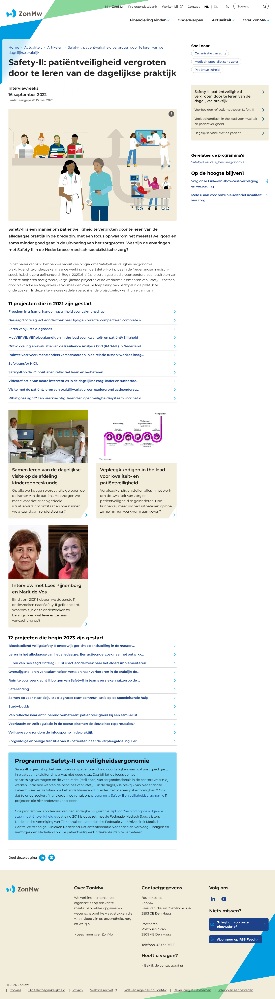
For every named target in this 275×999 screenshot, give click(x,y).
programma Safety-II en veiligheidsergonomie (127, 795)
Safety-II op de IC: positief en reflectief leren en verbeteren (55, 372)
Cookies (15, 990)
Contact (194, 6)
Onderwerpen (190, 20)
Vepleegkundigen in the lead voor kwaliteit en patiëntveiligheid (225, 121)
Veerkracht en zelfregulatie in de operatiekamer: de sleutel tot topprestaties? (71, 724)
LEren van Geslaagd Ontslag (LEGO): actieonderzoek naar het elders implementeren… (78, 663)
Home (13, 47)
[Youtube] (224, 899)
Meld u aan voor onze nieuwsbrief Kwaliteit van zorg (226, 197)
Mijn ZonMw (114, 6)
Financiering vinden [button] (148, 20)
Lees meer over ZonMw (95, 934)
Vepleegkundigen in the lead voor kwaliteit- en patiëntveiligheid (132, 476)
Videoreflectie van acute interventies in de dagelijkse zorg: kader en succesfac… (73, 381)
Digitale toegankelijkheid (46, 990)
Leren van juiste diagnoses (30, 329)
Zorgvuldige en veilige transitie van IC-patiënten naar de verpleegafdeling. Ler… (73, 741)
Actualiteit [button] (221, 20)
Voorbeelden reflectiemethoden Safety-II (224, 109)
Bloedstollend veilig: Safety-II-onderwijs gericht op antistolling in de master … (71, 646)
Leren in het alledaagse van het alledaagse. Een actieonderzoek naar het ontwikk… (76, 654)
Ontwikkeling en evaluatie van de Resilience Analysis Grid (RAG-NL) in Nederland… (75, 346)
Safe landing (18, 689)
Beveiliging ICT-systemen (192, 990)
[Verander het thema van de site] (227, 6)
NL (206, 7)
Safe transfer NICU (23, 363)
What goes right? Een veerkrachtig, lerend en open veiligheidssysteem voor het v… (75, 398)
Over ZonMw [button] (254, 20)
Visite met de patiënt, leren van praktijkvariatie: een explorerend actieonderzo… (73, 389)
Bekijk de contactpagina (163, 965)
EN (216, 7)
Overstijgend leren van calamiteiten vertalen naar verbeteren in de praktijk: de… (73, 672)
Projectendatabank (142, 6)
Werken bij (170, 6)
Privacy (77, 990)
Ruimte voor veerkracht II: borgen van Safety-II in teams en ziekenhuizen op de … (74, 680)
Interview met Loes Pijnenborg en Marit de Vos (46, 589)
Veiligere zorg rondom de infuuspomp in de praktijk (50, 732)
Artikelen (55, 47)
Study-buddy (19, 706)
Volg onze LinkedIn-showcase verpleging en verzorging (224, 183)
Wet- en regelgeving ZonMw (145, 990)
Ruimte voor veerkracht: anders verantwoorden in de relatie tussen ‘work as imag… (76, 355)
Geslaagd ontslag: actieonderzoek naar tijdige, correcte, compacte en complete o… (75, 320)
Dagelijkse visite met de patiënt (217, 133)
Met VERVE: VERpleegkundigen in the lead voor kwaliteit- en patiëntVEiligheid (73, 337)
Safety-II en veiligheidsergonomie (218, 162)
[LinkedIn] (213, 899)
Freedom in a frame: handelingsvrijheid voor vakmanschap (56, 311)
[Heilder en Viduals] (171, 114)
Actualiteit (33, 47)
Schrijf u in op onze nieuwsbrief (233, 924)
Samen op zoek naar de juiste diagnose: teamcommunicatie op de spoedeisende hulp (78, 698)
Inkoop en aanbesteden (235, 990)
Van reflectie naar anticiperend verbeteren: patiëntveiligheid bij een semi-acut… (74, 715)
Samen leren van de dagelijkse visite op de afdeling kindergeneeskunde (46, 476)
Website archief (101, 990)
